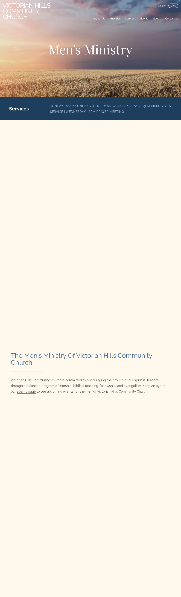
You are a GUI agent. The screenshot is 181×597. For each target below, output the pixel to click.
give (173, 5)
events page (26, 391)
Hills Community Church (26, 11)
